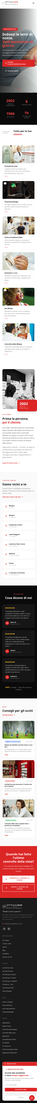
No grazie (21, 1097)
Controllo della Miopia (9, 1029)
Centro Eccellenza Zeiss (10, 1049)
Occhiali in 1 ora (7, 984)
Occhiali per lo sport (9, 974)
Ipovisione (5, 1036)
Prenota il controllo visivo (20, 879)
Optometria (6, 1023)
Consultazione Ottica (9, 1039)
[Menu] (33, 3)
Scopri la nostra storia (9, 463)
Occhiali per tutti (8, 988)
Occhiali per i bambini (9, 981)
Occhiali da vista (7, 968)
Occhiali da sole (7, 971)
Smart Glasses (7, 991)
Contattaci (5, 954)
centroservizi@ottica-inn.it (13, 924)
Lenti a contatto (7, 1002)
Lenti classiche (7, 1005)
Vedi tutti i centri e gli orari (11, 497)
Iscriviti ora (21, 1089)
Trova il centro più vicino (20, 888)
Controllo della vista (8, 1033)
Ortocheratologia (8, 1012)
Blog (3, 950)
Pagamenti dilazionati (9, 1053)
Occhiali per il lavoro (9, 978)
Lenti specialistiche (8, 1009)
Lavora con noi (7, 957)
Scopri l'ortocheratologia (16, 62)
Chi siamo (5, 940)
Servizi (4, 947)
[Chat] (32, 1098)
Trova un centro (13, 69)
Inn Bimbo (5, 1043)
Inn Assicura (6, 1046)
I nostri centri (6, 944)
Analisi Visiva (6, 1026)
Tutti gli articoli (7, 715)
